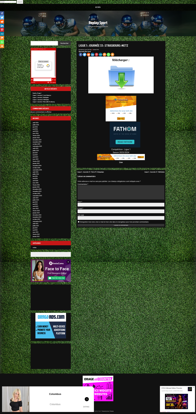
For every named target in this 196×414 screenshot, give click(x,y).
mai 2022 (35, 230)
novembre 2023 (37, 191)
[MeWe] (100, 54)
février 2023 (36, 211)
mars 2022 (35, 232)
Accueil (98, 7)
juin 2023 (35, 202)
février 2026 (36, 135)
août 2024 (35, 172)
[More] (112, 54)
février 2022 (36, 234)
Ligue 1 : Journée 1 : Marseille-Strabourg (44, 102)
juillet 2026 (36, 125)
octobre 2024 (36, 168)
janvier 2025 (36, 163)
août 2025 (35, 148)
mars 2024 (35, 183)
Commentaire (83, 184)
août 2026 (35, 123)
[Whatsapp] (108, 54)
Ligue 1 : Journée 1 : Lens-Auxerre (42, 95)
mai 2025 (35, 155)
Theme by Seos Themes (107, 411)
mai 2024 (35, 178)
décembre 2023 (37, 189)
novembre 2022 (37, 217)
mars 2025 (35, 159)
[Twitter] (84, 54)
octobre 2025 (36, 144)
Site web (81, 215)
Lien (121, 162)
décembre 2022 (37, 215)
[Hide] (1, 50)
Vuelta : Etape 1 (37, 93)
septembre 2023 (37, 196)
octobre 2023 (36, 193)
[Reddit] (88, 54)
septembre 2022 (37, 221)
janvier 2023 (36, 213)
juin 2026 (35, 127)
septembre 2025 (37, 146)
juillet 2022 (36, 226)
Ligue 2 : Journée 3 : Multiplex (41, 100)
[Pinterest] (96, 54)
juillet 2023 (36, 200)
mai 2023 (35, 204)
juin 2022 (35, 228)
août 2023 (35, 198)
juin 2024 (35, 176)
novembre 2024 (37, 165)
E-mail (80, 208)
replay (34, 247)
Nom (80, 202)
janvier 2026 (36, 138)
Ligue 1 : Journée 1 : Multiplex (41, 97)
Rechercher (64, 43)
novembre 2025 (37, 142)
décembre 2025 (37, 140)
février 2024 (36, 185)
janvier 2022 (36, 236)
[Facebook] (80, 54)
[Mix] (104, 54)
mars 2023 (35, 208)
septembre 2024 (37, 170)
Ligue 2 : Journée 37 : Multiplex (154, 172)
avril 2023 (35, 206)
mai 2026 (35, 129)
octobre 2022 (36, 219)
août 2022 (35, 223)
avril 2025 (35, 157)
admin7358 (96, 49)
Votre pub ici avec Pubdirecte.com (121, 95)
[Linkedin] (92, 54)
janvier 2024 (36, 187)
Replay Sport (98, 22)
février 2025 (36, 161)
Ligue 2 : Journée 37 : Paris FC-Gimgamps (90, 172)
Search (20, 2)
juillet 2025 (36, 150)
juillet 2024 (36, 174)
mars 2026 (35, 133)
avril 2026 (35, 131)
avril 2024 (35, 180)
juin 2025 (35, 153)
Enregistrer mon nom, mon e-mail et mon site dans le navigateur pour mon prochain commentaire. (114, 222)
